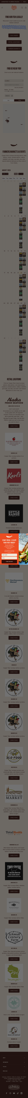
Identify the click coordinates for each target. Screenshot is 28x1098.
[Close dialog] (27, 534)
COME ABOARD (9, 561)
